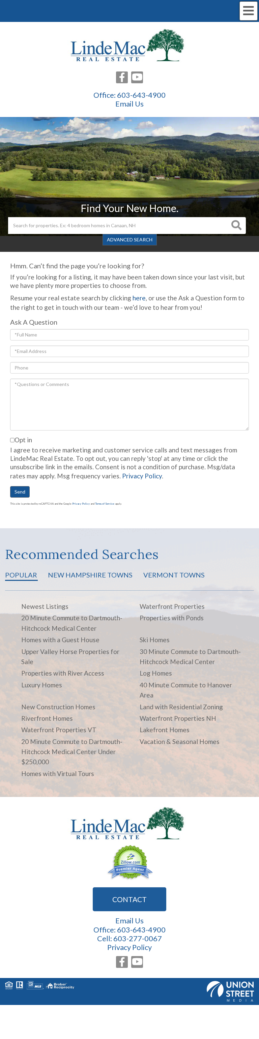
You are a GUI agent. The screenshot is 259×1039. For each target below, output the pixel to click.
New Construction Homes (58, 707)
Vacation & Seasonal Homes (180, 741)
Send (20, 492)
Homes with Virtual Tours (57, 773)
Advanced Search (129, 239)
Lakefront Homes (165, 730)
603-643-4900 (141, 94)
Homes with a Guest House (60, 640)
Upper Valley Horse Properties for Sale (70, 656)
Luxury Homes (41, 685)
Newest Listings (44, 606)
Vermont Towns (174, 575)
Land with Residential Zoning (181, 707)
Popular (21, 575)
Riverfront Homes (47, 718)
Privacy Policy (142, 476)
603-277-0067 (137, 938)
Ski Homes (155, 640)
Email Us (129, 103)
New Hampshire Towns (90, 575)
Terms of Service (104, 503)
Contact (129, 899)
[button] (236, 225)
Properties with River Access (62, 673)
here (139, 298)
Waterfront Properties (172, 606)
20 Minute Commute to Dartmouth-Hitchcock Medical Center (71, 623)
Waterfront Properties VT (58, 730)
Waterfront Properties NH (178, 718)
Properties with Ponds (172, 618)
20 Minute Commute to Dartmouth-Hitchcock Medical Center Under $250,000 (71, 752)
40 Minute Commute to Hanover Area (186, 690)
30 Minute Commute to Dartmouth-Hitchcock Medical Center (190, 656)
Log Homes (156, 673)
